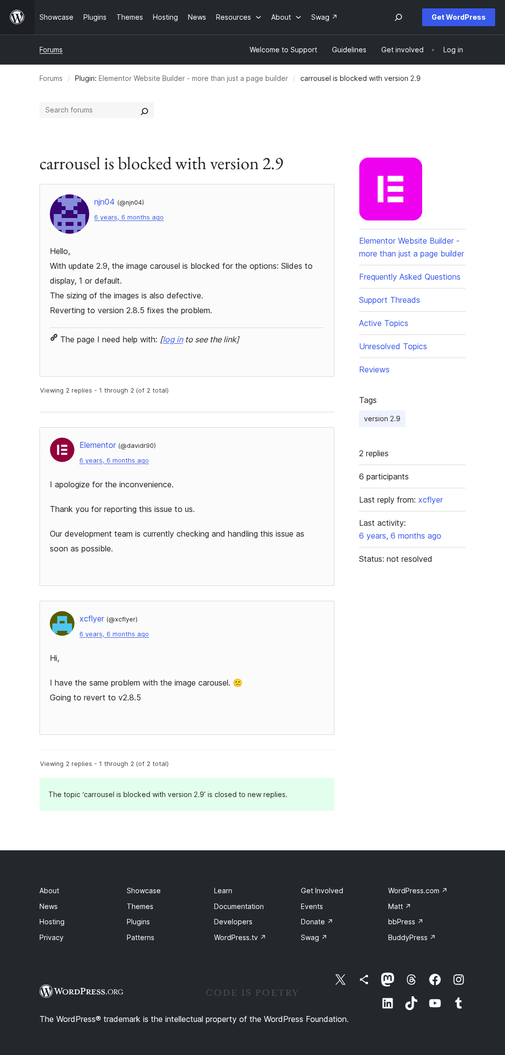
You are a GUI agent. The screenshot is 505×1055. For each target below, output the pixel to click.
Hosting (52, 921)
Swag (314, 937)
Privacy (51, 937)
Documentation (239, 906)
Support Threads (389, 300)
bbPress (406, 921)
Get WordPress (459, 17)
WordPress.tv (240, 937)
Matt (399, 906)
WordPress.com (418, 890)
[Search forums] (144, 110)
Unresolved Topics (393, 346)
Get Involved (322, 890)
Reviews (374, 369)
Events (312, 906)
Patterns (140, 937)
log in (173, 339)
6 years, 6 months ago (129, 217)
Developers (233, 921)
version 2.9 (382, 418)
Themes (140, 906)
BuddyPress (412, 937)
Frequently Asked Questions (410, 277)
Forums (51, 49)
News (48, 906)
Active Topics (383, 323)
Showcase (144, 890)
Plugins (138, 921)
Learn (223, 890)
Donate (317, 921)
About (49, 890)
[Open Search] (398, 17)
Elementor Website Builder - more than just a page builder (193, 78)
